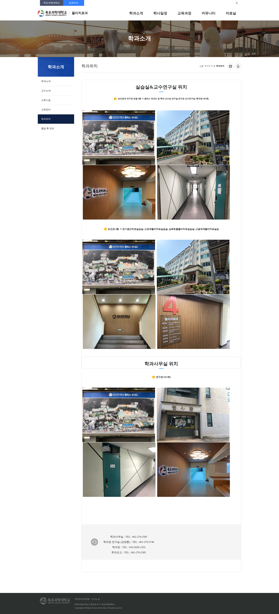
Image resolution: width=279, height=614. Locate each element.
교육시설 (46, 100)
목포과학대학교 (51, 3)
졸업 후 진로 (47, 128)
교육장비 (46, 109)
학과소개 (46, 81)
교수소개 (46, 90)
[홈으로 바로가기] (200, 66)
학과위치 (46, 119)
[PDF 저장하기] (238, 66)
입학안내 (73, 3)
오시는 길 (96, 599)
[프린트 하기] (230, 66)
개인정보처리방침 (82, 599)
